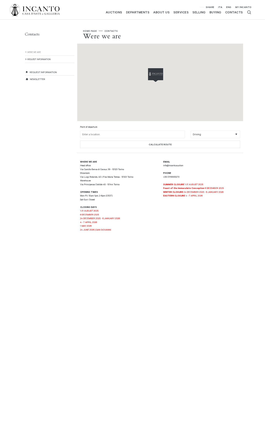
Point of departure (88, 126)
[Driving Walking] (215, 134)
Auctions (114, 12)
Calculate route (160, 144)
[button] (163, 75)
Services (181, 12)
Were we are (34, 52)
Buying (215, 12)
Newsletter (37, 79)
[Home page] (38, 9)
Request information (39, 59)
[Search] (249, 12)
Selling (199, 12)
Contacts (234, 12)
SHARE (210, 7)
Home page (90, 31)
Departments (138, 12)
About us (161, 12)
